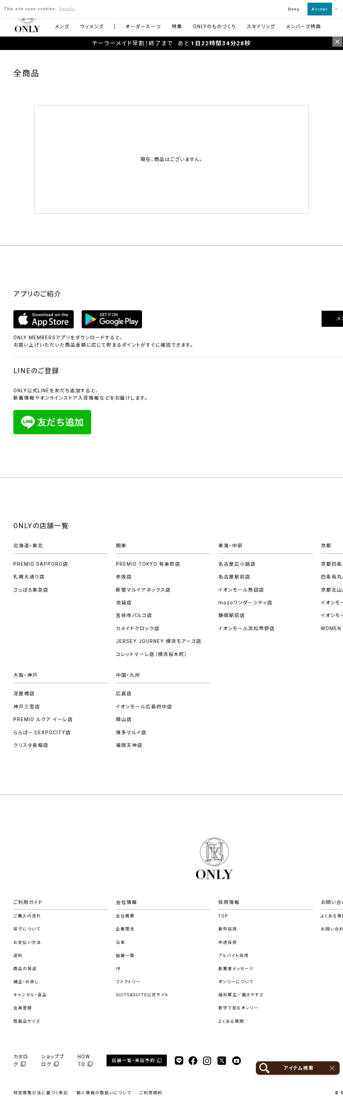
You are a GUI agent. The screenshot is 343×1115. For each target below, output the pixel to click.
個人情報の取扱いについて (103, 1093)
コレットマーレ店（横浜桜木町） (152, 654)
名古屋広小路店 (237, 564)
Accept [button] (320, 9)
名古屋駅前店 (234, 576)
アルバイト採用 (233, 955)
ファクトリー (128, 981)
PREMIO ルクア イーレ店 (43, 719)
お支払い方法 (27, 942)
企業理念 (125, 929)
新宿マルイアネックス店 (143, 590)
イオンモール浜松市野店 (246, 628)
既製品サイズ (26, 1021)
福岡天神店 (129, 745)
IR (118, 968)
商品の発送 (25, 968)
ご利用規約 (150, 1093)
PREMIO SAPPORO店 (40, 564)
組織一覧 (125, 955)
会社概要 (125, 916)
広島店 (124, 693)
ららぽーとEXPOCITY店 (42, 732)
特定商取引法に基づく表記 (40, 1093)
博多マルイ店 (131, 732)
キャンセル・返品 (30, 995)
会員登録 (22, 1008)
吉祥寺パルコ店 (134, 615)
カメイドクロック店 (138, 628)
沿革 (120, 942)
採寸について (27, 929)
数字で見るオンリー (238, 1008)
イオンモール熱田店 (241, 590)
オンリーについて (236, 981)
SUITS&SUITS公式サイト (142, 995)
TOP (223, 916)
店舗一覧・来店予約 (133, 1060)
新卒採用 (227, 929)
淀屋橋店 (24, 693)
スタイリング (261, 26)
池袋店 (124, 602)
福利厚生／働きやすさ (241, 995)
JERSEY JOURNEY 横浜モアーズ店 (159, 641)
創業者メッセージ (236, 968)
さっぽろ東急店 (31, 590)
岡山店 (124, 719)
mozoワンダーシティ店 (245, 602)
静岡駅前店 (231, 615)
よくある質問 (231, 1021)
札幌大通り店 (29, 576)
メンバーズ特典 (303, 26)
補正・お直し (26, 981)
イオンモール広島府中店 (144, 706)
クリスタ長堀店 (31, 745)
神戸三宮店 (26, 706)
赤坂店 (124, 576)
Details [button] (67, 9)
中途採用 (227, 942)
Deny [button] (294, 9)
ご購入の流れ (27, 916)
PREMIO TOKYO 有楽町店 (148, 564)
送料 (18, 955)
